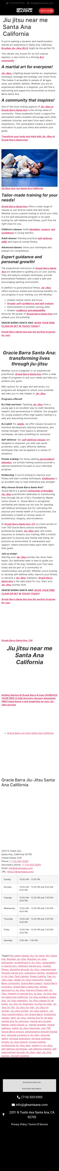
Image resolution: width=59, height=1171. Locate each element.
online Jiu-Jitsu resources (26, 1028)
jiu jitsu (38, 993)
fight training (21, 976)
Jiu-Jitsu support (39, 1010)
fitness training (38, 976)
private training (37, 1042)
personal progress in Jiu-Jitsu (23, 1035)
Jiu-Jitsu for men (25, 1007)
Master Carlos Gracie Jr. (14, 1024)
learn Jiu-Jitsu (18, 1017)
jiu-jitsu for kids (43, 1004)
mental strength (37, 1024)
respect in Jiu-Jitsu (42, 1045)
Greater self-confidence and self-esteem (30, 303)
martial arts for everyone (15, 1021)
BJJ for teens (37, 955)
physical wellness (41, 1038)
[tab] (29, 1082)
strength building (20, 1055)
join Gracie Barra (34, 1014)
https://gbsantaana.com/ (20, 871)
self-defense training (40, 1048)
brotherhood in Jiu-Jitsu (27, 962)
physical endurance (19, 1038)
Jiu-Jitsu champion (17, 1000)
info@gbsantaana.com (21, 868)
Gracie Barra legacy (31, 983)
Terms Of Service (38, 1124)
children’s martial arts (29, 966)
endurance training (34, 972)
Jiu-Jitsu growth (19, 1010)
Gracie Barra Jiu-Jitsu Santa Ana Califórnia (30, 733)
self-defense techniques (14, 1048)
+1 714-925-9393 (31, 864)
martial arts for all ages (40, 1017)
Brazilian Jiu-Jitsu (16, 959)
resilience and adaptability (30, 310)
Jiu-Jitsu (6, 73)
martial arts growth (40, 1021)
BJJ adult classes (19, 955)
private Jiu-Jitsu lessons (14, 1042)
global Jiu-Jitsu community (28, 979)
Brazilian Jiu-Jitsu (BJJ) (14, 48)
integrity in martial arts (20, 993)
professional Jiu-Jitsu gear (15, 1045)
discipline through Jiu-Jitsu (24, 969)
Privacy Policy (19, 1124)
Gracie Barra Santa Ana (14, 206)
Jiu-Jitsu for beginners (21, 1004)
